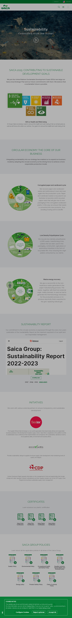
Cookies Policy (31, 606)
